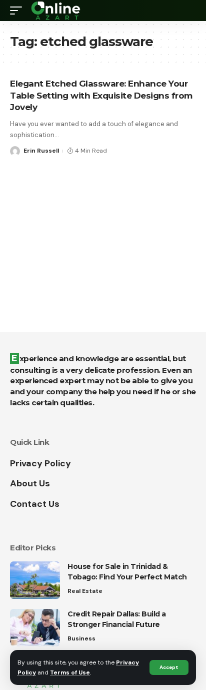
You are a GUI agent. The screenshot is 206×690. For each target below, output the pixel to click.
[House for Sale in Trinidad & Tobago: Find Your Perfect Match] (35, 580)
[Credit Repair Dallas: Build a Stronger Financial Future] (35, 627)
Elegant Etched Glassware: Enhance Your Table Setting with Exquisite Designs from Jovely (101, 96)
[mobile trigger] (18, 10)
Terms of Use (70, 672)
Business (82, 638)
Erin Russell (41, 151)
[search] (188, 11)
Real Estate (85, 591)
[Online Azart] (56, 10)
